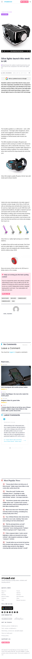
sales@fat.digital (19, 630)
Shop (18, 598)
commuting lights (6, 301)
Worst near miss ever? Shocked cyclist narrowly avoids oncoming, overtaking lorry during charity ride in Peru (15, 511)
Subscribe (25, 1)
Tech (3, 600)
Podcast (19, 594)
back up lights (5, 298)
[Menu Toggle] (2, 1)
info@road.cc (14, 626)
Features (4, 598)
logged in (12, 352)
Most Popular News (12, 480)
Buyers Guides (5, 596)
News (3, 592)
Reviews (4, 594)
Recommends (20, 596)
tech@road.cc (12, 628)
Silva (13, 301)
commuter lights (22, 298)
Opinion (19, 592)
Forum (18, 590)
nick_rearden (7, 313)
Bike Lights (13, 298)
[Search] (30, 2)
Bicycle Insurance (21, 600)
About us (4, 590)
